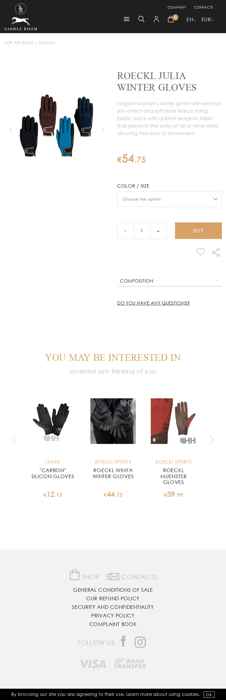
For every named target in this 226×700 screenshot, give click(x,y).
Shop (90, 576)
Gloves (46, 42)
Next (102, 129)
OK (209, 694)
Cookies (190, 694)
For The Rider (19, 42)
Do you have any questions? (153, 303)
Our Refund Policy (113, 598)
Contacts (203, 7)
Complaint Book (113, 624)
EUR (206, 19)
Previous (10, 129)
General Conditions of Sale (113, 590)
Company (177, 7)
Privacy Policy (113, 615)
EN (190, 19)
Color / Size (133, 186)
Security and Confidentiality (113, 607)
